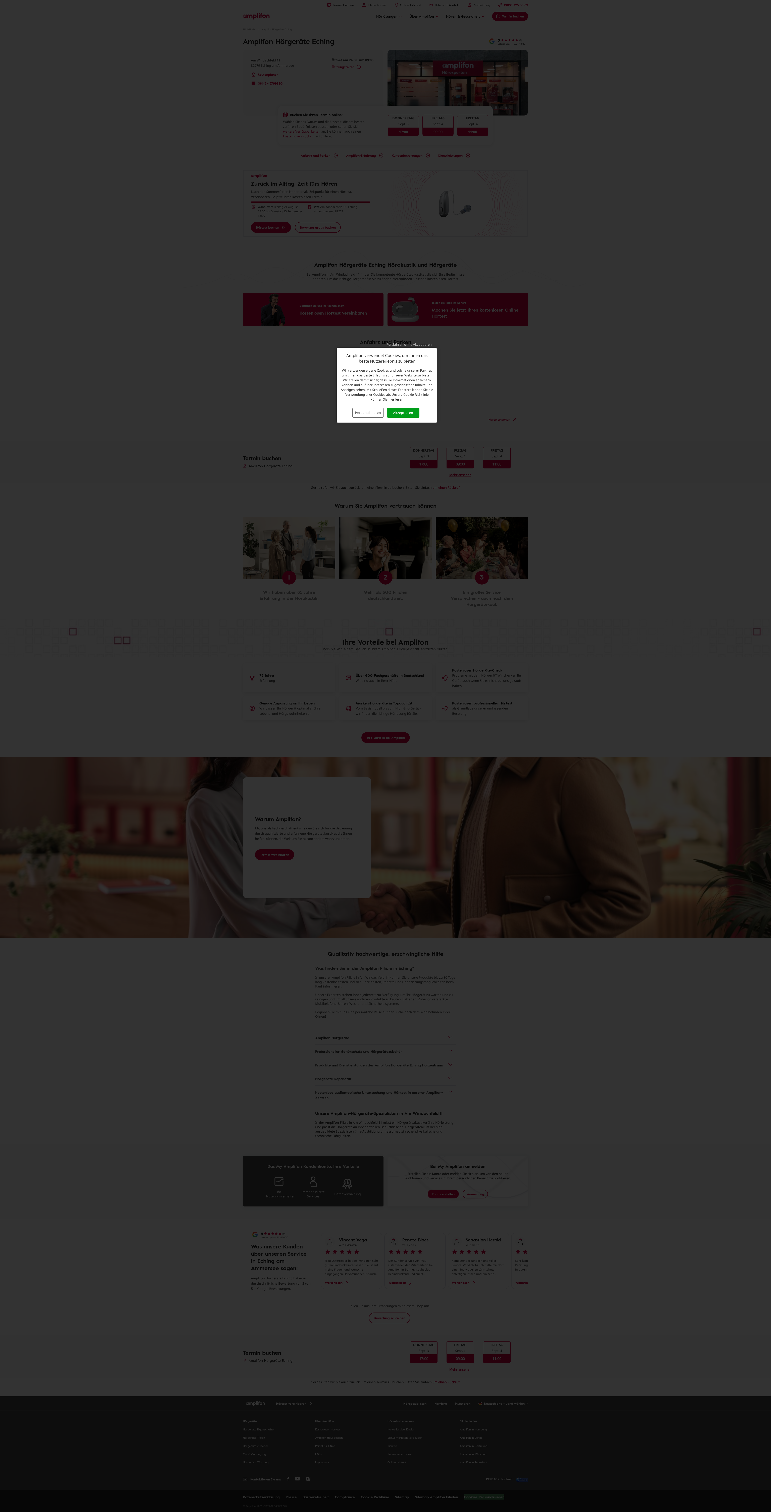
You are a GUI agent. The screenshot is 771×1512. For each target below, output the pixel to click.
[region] (387, 385)
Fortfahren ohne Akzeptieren (409, 344)
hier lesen (396, 399)
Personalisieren (368, 412)
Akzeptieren (403, 412)
